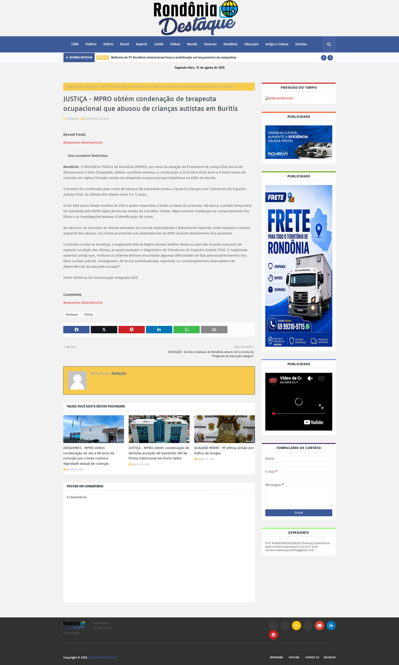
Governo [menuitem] (210, 44)
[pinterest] (273, 634)
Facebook (330, 657)
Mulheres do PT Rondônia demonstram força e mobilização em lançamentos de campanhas (173, 57)
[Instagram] (273, 625)
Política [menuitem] (91, 44)
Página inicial (75, 86)
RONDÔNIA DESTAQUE (103, 657)
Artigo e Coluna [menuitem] (277, 44)
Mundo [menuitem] (192, 44)
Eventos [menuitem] (301, 44)
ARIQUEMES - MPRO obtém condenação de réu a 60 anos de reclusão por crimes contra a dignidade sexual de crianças (88, 456)
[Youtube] (285, 625)
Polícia (88, 314)
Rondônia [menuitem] (231, 44)
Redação (73, 118)
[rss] (296, 625)
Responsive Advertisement (83, 143)
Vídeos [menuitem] (175, 44)
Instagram (276, 657)
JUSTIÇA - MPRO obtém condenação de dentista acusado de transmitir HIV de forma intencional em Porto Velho (159, 453)
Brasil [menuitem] (124, 44)
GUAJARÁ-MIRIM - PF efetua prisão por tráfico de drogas (224, 450)
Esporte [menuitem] (141, 44)
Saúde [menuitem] (158, 44)
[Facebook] (308, 625)
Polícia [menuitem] (108, 44)
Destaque (92, 86)
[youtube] (319, 625)
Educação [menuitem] (252, 44)
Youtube (294, 657)
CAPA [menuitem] (75, 44)
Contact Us (312, 657)
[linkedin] (331, 625)
